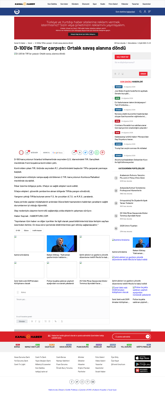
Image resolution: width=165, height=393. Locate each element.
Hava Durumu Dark (22, 357)
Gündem (75, 4)
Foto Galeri (113, 4)
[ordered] (45, 321)
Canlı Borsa (61, 357)
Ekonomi (85, 4)
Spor (95, 4)
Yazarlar (135, 4)
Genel (30, 43)
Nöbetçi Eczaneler (43, 364)
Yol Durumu (126, 346)
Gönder (22, 321)
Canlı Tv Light (19, 364)
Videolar (124, 4)
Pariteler (111, 346)
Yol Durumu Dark (21, 361)
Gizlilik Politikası (71, 390)
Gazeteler (147, 4)
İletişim (61, 390)
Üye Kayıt (115, 361)
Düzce (26, 230)
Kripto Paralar (144, 346)
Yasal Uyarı (112, 390)
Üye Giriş (114, 357)
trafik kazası (37, 230)
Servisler (64, 4)
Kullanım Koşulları (100, 390)
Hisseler (98, 346)
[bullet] (49, 321)
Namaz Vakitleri (32, 346)
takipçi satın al (41, 371)
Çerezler (82, 390)
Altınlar (81, 357)
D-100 (18, 230)
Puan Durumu (83, 346)
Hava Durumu (66, 346)
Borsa (17, 346)
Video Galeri (100, 361)
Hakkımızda (52, 390)
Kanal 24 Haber (19, 43)
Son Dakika (52, 4)
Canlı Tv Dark (40, 357)
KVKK (89, 390)
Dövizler (81, 361)
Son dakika (125, 11)
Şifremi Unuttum (118, 364)
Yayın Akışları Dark (43, 361)
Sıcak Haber (100, 371)
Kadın (102, 4)
